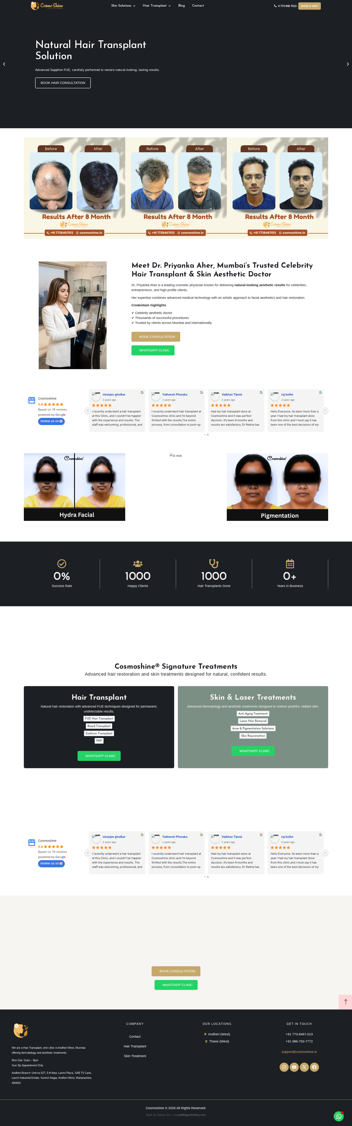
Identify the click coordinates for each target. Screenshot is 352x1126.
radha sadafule (172, 394)
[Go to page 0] (205, 434)
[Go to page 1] (208, 434)
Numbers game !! (233, 394)
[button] (4, 64)
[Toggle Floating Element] (339, 1116)
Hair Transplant (155, 6)
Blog (181, 6)
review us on (49, 421)
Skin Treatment (135, 1056)
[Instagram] (284, 1067)
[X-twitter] (304, 1067)
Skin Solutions (121, 6)
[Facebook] (314, 1067)
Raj (283, 394)
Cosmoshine (47, 398)
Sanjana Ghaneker (115, 394)
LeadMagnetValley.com (190, 1114)
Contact (198, 6)
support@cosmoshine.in (299, 1052)
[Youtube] (294, 1067)
